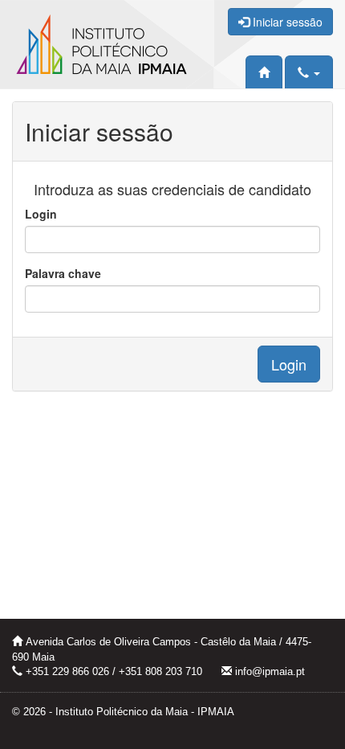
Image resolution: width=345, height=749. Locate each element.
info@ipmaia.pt (270, 671)
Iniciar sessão (286, 22)
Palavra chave (63, 273)
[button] (309, 71)
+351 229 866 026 (67, 671)
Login (41, 214)
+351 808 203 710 (160, 671)
